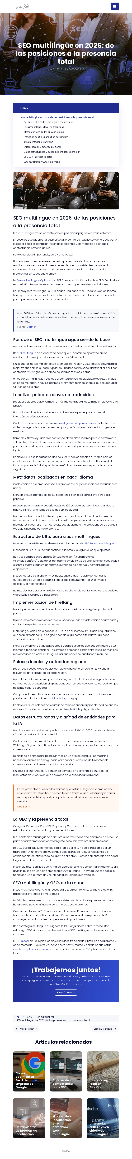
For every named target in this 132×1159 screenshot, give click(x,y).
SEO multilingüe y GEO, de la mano (40, 161)
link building (59, 698)
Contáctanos (66, 992)
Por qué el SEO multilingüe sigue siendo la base (47, 121)
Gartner (31, 326)
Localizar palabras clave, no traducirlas (42, 126)
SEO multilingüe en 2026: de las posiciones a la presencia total (56, 117)
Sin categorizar (75, 69)
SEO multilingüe (26, 353)
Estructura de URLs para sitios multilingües (44, 136)
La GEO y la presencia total (36, 156)
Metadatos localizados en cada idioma (42, 131)
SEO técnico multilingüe (99, 543)
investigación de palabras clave (78, 423)
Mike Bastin (23, 806)
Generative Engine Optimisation (36, 280)
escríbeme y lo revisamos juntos (33, 949)
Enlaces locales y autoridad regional (41, 146)
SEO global (22, 941)
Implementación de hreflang (37, 141)
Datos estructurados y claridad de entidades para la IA (50, 151)
